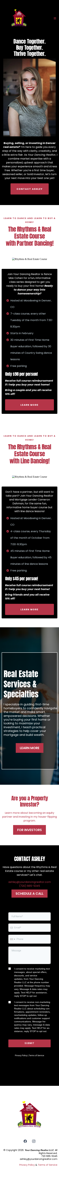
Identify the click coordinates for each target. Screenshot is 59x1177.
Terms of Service (47, 1164)
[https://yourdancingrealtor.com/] (19, 18)
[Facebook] (25, 1141)
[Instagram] (34, 1141)
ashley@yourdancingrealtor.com (29, 882)
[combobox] (12, 939)
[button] (54, 18)
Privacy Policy (27, 1164)
